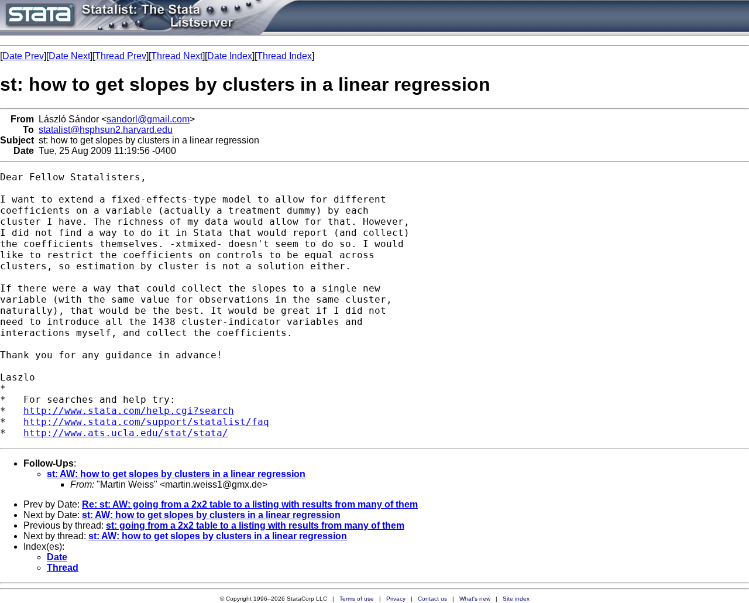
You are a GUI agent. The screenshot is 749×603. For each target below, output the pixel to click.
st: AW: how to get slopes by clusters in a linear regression (176, 474)
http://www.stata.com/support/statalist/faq (146, 421)
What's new (474, 598)
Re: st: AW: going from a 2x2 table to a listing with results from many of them (250, 504)
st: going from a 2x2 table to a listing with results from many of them (255, 525)
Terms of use (356, 598)
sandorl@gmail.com (148, 119)
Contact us (432, 598)
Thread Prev (120, 56)
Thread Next (176, 56)
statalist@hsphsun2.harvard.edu (106, 130)
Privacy (396, 598)
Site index (516, 598)
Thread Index (284, 56)
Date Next (69, 56)
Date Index (229, 56)
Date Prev (23, 56)
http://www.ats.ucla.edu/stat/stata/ (125, 432)
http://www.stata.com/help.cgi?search (128, 410)
